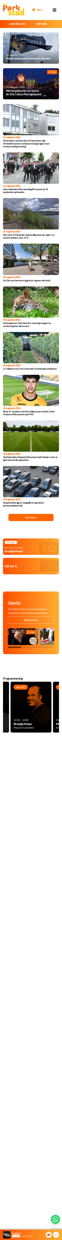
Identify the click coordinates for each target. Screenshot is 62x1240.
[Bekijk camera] (49, 1235)
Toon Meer (31, 517)
